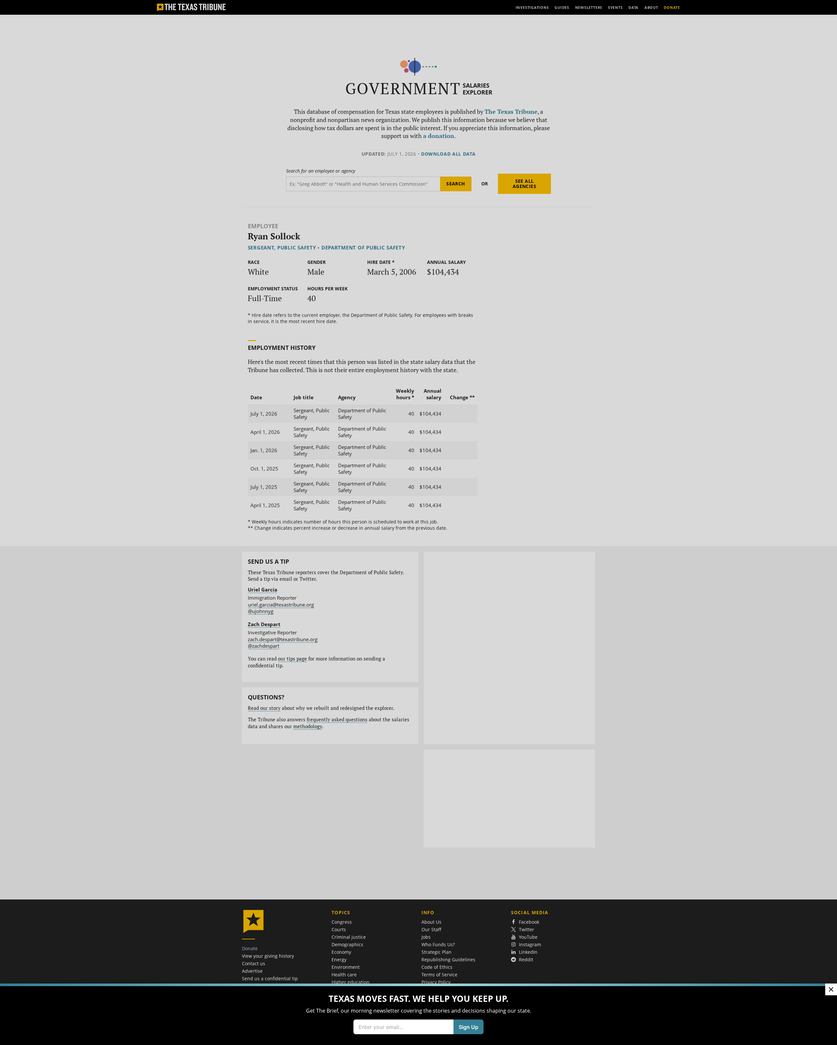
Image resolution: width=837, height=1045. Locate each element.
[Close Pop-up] (831, 989)
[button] (418, 522)
